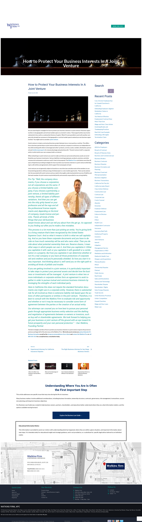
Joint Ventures (99, 239)
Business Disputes (100, 164)
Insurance (98, 228)
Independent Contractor (102, 225)
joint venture (54, 139)
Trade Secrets (99, 293)
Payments (85, 26)
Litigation (98, 245)
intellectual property (38, 150)
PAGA (97, 264)
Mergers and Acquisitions (103, 259)
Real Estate (98, 276)
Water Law (98, 307)
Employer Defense (100, 208)
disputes (97, 203)
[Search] (111, 91)
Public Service (99, 273)
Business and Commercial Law (104, 156)
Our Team (45, 26)
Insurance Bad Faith (101, 231)
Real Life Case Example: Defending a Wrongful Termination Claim (102, 134)
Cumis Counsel (99, 200)
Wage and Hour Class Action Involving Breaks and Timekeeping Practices (104, 126)
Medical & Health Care (102, 256)
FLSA (96, 217)
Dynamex (98, 206)
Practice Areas (61, 26)
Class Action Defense (101, 189)
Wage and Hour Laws (101, 304)
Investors (98, 237)
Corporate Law (99, 197)
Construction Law (100, 192)
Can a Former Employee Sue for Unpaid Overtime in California (103, 103)
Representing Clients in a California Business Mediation (84, 373)
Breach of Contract (101, 150)
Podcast (97, 270)
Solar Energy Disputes (102, 290)
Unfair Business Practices (103, 295)
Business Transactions (102, 180)
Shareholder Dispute (101, 284)
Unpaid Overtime (100, 301)
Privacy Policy (86, 521)
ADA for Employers (101, 147)
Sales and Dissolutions (102, 279)
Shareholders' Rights (101, 287)
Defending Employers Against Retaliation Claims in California (104, 111)
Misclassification (100, 262)
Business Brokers (100, 158)
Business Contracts (101, 161)
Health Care (98, 223)
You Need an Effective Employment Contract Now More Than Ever (103, 119)
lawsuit (97, 242)
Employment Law (100, 211)
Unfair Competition (101, 298)
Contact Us (97, 26)
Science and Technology (102, 281)
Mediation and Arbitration (103, 253)
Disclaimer (67, 521)
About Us (32, 26)
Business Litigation (101, 177)
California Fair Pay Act (102, 183)
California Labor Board (102, 186)
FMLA (97, 220)
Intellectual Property (101, 234)
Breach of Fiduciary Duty (102, 153)
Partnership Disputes (101, 267)
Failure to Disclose (100, 214)
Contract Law (99, 194)
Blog (75, 26)
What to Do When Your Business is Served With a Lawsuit (34, 373)
